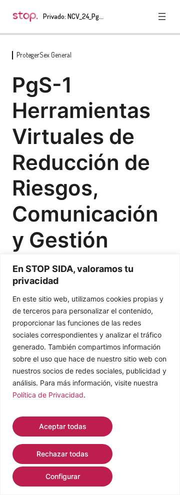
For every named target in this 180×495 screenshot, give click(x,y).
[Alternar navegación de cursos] (162, 16)
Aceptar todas (62, 426)
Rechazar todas (62, 454)
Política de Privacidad (48, 394)
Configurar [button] (63, 476)
